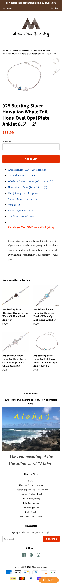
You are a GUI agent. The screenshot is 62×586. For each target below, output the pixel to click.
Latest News (31, 393)
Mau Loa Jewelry (39, 566)
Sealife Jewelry (31, 512)
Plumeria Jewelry (31, 507)
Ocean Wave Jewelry (31, 498)
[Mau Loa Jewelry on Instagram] (38, 555)
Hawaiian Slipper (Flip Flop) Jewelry (31, 489)
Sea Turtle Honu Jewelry (31, 516)
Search (31, 480)
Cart (57, 8)
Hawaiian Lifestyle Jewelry (31, 485)
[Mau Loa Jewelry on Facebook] (24, 555)
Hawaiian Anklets (21, 50)
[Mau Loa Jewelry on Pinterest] (31, 555)
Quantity (7, 140)
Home (5, 50)
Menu (9, 8)
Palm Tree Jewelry (31, 502)
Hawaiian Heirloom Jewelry (31, 494)
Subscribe (51, 539)
